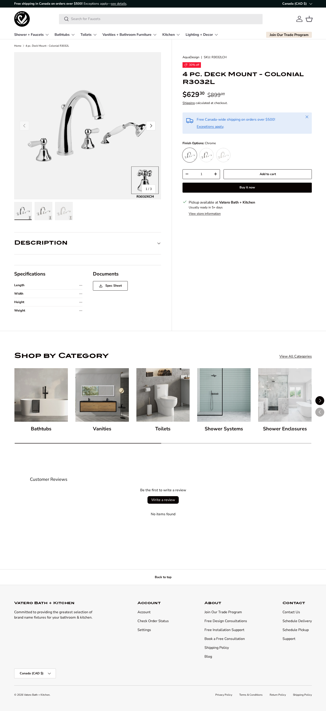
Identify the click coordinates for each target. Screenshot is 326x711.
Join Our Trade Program (223, 612)
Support (289, 638)
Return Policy (278, 695)
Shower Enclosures (285, 428)
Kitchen (168, 34)
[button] (309, 19)
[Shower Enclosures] (285, 395)
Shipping (189, 103)
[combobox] (161, 19)
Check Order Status (153, 621)
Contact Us (291, 612)
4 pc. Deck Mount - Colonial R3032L (47, 46)
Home (17, 46)
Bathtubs (62, 34)
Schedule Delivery (297, 621)
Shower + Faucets (29, 34)
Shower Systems (224, 428)
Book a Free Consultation (224, 638)
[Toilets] (163, 395)
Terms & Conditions (251, 695)
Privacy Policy (223, 695)
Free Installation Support (224, 629)
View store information (205, 213)
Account (144, 612)
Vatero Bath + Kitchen (37, 695)
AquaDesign (191, 57)
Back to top (163, 577)
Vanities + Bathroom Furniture (126, 34)
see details (118, 3)
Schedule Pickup (296, 629)
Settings (144, 629)
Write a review (163, 499)
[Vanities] (102, 395)
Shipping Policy (216, 647)
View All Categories (295, 356)
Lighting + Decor (199, 34)
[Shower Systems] (224, 395)
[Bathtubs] (41, 395)
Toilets (86, 34)
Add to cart (268, 174)
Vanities (102, 428)
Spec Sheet (113, 286)
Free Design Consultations (225, 621)
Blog (208, 656)
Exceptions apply (210, 126)
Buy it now (247, 187)
